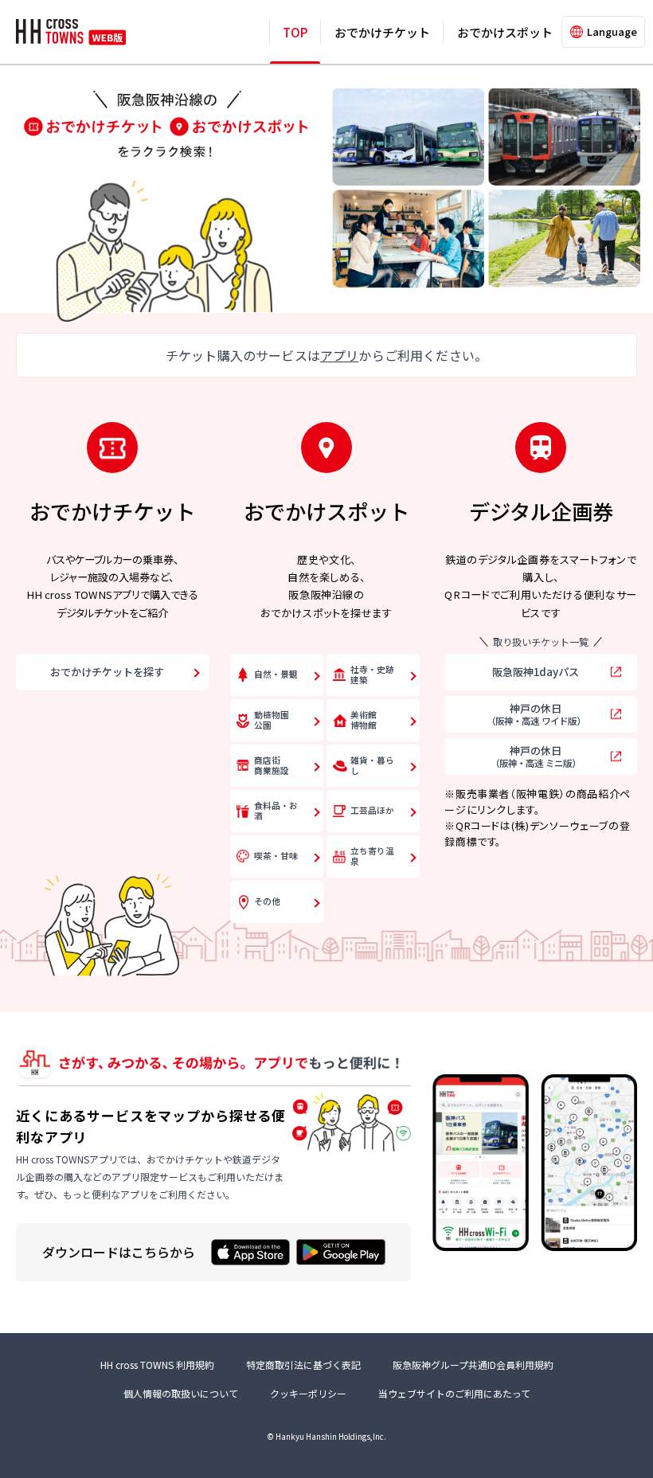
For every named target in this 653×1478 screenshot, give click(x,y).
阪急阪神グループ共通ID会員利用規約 (473, 1364)
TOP (295, 32)
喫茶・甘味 (276, 856)
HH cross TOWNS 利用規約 (157, 1364)
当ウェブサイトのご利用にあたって (454, 1393)
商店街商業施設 (271, 765)
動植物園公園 (271, 720)
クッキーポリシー (308, 1393)
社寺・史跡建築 (372, 674)
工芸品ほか (372, 810)
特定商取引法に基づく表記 (303, 1364)
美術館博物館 (363, 720)
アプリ (339, 355)
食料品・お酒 (276, 811)
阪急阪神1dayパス (535, 671)
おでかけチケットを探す (107, 671)
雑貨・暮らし (372, 765)
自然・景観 (276, 674)
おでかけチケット (382, 32)
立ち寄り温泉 (372, 856)
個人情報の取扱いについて (180, 1393)
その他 (267, 901)
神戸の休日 (536, 714)
